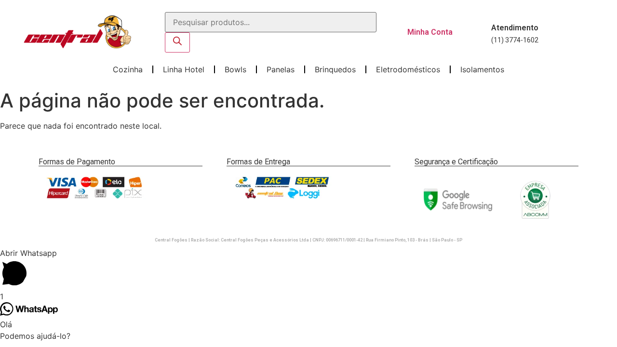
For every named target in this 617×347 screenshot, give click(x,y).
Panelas (281, 69)
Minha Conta (430, 32)
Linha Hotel (183, 69)
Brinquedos (335, 69)
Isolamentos (482, 69)
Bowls (235, 69)
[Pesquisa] (177, 42)
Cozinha (128, 69)
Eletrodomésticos (408, 69)
